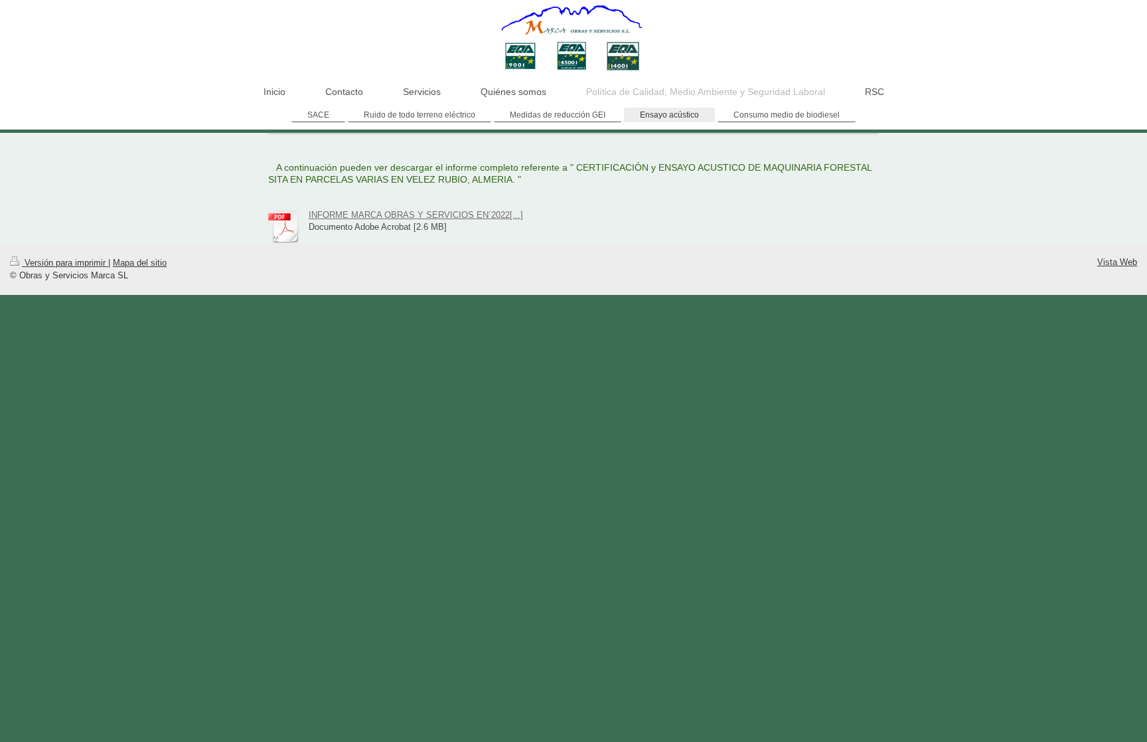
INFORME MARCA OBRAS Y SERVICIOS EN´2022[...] (416, 215)
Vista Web (1117, 262)
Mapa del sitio (140, 263)
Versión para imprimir (65, 263)
